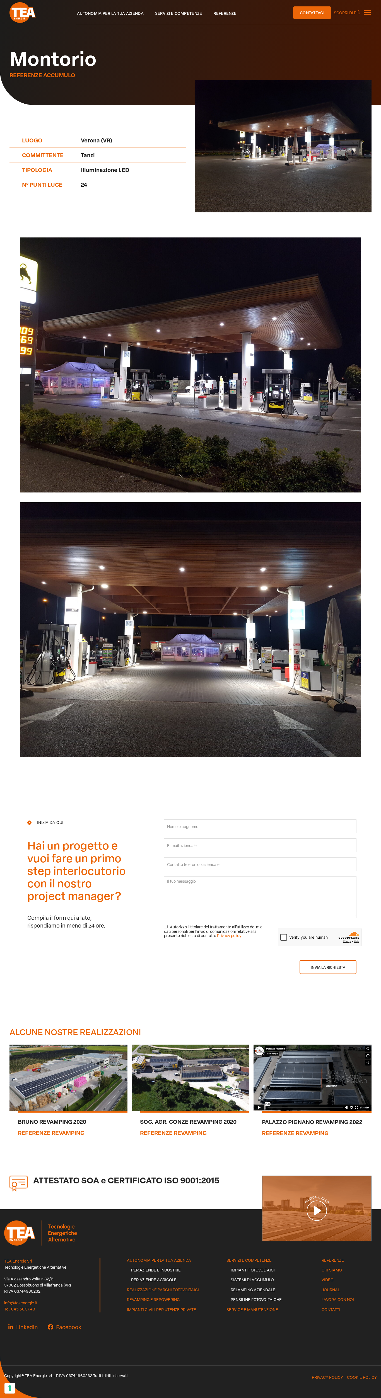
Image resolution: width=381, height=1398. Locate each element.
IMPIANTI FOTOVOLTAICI (253, 1270)
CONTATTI (331, 1309)
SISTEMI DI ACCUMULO (252, 1279)
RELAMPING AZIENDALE (253, 1289)
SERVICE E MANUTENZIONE (252, 1309)
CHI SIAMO (332, 1270)
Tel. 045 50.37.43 (19, 1309)
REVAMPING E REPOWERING (153, 1299)
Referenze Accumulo (42, 75)
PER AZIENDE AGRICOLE (154, 1279)
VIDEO (328, 1279)
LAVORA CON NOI (338, 1299)
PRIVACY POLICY (327, 1377)
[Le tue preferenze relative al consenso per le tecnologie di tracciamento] (9, 1388)
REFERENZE (333, 1260)
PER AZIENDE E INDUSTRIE (156, 1270)
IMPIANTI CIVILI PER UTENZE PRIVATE (161, 1309)
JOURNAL (331, 1289)
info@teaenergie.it (20, 1302)
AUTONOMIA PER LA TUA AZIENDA (159, 1260)
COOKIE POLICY (362, 1377)
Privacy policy (229, 935)
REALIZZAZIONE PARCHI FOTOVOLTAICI (163, 1289)
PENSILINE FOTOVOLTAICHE (256, 1299)
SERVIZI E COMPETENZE (249, 1260)
